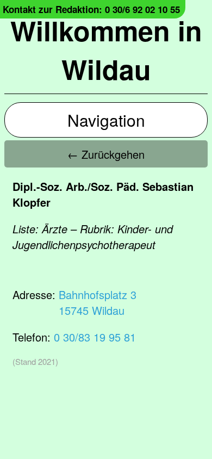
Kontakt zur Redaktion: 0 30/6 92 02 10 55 (91, 9)
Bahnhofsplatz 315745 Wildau (97, 302)
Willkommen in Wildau (106, 49)
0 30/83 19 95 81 (95, 337)
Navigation (106, 120)
